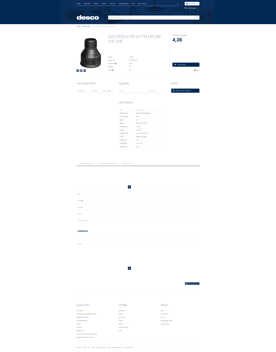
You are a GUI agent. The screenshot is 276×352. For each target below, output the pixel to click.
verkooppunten (123, 3)
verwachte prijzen (124, 327)
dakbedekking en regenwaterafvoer (86, 314)
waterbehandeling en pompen (85, 337)
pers (89, 347)
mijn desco (192, 3)
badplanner (122, 310)
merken (121, 320)
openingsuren (165, 314)
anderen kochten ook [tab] (87, 163)
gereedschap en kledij (83, 317)
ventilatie (79, 327)
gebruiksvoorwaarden (101, 347)
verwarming (80, 330)
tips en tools (142, 3)
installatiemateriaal (82, 320)
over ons (112, 3)
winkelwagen (192, 8)
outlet (120, 330)
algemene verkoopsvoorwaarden (115, 347)
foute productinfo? (193, 283)
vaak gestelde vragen (167, 320)
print (197, 70)
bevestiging (80, 310)
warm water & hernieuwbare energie (87, 334)
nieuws (104, 3)
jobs (133, 3)
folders (96, 3)
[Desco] (90, 16)
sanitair (79, 324)
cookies (93, 347)
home (78, 3)
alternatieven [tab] (126, 163)
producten (87, 3)
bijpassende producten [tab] (108, 163)
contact (84, 347)
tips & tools (122, 317)
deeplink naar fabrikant (183, 91)
